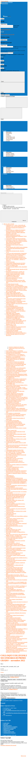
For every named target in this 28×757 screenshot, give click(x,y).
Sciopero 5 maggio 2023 (11, 430)
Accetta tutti (21, 679)
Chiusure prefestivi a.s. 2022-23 (13, 543)
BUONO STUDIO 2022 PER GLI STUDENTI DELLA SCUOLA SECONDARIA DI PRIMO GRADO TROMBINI (16, 625)
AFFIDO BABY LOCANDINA (13, 441)
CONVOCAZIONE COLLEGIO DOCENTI (16, 326)
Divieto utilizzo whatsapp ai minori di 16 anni (16, 288)
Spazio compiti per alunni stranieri (13, 617)
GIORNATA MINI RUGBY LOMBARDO (15, 408)
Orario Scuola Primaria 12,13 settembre (14, 350)
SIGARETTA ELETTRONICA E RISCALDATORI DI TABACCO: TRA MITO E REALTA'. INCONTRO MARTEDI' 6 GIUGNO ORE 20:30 (16, 405)
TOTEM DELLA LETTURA (12, 402)
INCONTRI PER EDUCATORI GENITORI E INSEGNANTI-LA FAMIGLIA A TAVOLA (16, 471)
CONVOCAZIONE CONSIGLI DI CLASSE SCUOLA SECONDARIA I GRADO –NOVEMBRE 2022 (16, 538)
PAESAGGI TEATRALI (11, 279)
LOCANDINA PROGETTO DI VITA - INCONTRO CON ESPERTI (15, 521)
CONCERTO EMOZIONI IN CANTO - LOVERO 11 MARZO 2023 (15, 468)
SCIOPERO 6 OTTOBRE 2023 (13, 318)
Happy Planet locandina (11, 426)
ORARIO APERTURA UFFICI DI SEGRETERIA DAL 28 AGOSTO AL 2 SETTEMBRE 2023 (15, 382)
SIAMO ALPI (9, 528)
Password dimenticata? (5, 29)
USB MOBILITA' (10, 475)
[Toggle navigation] (11, 113)
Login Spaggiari (11, 51)
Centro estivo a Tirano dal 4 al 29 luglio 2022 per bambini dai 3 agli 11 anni (16, 646)
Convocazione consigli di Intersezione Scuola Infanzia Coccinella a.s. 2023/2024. (15, 299)
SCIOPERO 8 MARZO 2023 (12, 469)
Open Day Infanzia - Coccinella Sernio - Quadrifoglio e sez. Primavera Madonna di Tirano (16, 286)
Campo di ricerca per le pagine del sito (9, 191)
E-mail (14, 46)
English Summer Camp (11, 457)
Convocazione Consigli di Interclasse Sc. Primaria (16, 287)
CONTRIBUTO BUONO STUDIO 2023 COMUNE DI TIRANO (15, 392)
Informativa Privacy (7, 725)
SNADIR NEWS (10, 514)
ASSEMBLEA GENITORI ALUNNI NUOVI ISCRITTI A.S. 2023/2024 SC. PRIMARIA (16, 379)
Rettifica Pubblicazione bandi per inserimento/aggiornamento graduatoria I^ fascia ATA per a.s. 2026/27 (16, 236)
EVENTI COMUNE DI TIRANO (13, 328)
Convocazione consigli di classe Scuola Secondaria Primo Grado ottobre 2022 (14, 568)
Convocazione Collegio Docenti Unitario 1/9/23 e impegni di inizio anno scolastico (16, 385)
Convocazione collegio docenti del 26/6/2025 (15, 238)
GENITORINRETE (10, 476)
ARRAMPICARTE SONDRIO (13, 313)
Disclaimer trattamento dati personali (8, 745)
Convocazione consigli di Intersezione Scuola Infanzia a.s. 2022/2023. (15, 551)
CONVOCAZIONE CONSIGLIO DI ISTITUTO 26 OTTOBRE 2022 (14, 553)
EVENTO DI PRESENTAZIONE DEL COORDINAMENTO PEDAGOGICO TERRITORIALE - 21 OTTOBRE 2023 (15, 308)
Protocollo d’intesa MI (11, 627)
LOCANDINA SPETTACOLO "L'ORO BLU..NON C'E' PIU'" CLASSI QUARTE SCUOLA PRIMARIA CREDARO (15, 452)
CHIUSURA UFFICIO (11, 513)
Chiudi (2, 60)
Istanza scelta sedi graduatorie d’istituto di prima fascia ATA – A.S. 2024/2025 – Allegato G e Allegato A (16, 259)
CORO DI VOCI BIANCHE (12, 276)
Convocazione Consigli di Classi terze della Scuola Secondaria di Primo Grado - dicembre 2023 (16, 281)
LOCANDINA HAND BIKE (12, 420)
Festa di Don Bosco (10, 502)
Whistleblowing (6, 730)
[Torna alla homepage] (14, 96)
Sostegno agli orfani (10, 261)
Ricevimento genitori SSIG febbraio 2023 (15, 500)
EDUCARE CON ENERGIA (12, 530)
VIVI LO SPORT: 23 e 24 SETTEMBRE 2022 (16, 582)
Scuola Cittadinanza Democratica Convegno (15, 540)
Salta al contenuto (4, 1)
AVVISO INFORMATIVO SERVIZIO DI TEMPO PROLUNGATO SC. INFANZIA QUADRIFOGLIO (15, 359)
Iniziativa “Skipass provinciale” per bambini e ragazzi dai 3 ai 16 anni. (16, 311)
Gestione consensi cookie (8, 731)
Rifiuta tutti (12, 679)
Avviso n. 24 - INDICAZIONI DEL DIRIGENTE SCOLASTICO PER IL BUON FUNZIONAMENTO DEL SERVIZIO (16, 321)
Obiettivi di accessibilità (8, 729)
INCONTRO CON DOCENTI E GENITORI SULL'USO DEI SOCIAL (16, 455)
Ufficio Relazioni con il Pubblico (10, 726)
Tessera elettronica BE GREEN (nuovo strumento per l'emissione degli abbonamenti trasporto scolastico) (16, 248)
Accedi (2, 18)
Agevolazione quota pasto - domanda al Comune (16, 374)
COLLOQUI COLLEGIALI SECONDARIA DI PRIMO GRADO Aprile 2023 (16, 445)
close (2, 119)
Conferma (7, 94)
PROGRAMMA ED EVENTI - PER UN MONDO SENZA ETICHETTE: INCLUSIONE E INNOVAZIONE (16, 576)
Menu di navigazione (19, 221)
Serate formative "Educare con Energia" (14, 544)
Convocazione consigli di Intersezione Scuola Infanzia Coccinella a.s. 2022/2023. (15, 548)
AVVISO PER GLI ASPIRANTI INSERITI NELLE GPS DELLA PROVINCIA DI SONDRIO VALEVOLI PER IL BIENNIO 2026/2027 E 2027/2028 (15, 231)
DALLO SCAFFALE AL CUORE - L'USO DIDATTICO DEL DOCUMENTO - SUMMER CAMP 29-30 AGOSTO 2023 (16, 389)
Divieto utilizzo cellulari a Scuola (13, 292)
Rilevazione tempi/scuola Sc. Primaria (14, 277)
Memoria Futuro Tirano (11, 501)
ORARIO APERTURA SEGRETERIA (14, 393)
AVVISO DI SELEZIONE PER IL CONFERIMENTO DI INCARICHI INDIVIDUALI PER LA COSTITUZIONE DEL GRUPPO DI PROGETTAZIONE (15, 423)
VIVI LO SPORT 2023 (11, 325)
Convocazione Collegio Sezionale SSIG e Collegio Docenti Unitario (15, 519)
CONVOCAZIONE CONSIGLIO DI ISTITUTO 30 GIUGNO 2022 (14, 637)
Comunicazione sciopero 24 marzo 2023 (14, 450)
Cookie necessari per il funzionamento (9, 693)
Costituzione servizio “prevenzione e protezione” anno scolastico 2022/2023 (16, 524)
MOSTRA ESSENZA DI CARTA (13, 529)
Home (4, 205)
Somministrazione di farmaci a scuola (14, 331)
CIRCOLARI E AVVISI (8, 206)
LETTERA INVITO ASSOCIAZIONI (14, 488)
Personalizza (3, 679)
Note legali (5, 724)
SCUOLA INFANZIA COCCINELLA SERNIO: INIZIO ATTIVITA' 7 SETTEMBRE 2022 (16, 610)
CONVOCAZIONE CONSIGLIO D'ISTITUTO (16, 409)
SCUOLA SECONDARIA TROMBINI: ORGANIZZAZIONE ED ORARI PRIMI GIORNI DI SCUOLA (15, 594)
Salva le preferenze (11, 698)
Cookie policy (6, 723)
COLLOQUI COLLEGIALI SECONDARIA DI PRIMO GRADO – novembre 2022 (16, 535)
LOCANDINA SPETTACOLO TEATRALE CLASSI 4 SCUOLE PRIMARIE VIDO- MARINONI (16, 415)
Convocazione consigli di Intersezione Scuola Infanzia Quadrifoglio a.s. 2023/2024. (15, 302)
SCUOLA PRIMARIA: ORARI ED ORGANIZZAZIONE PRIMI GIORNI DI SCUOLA (15, 591)
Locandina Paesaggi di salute (12, 284)
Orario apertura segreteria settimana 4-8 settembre (16, 352)
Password (15, 27)
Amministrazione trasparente (9, 732)
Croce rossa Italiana (10, 541)
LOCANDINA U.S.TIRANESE (13, 413)
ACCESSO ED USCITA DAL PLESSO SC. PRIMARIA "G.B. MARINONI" (16, 356)
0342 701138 (8, 709)
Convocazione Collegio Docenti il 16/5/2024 (15, 263)
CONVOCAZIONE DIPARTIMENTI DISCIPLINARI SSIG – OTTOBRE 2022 (15, 570)
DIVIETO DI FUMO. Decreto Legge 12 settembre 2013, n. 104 (15, 324)
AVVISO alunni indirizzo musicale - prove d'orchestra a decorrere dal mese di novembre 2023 (15, 296)
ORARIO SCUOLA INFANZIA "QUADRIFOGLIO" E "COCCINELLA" (15, 354)
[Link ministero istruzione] (7, 2)
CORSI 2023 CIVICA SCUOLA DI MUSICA (16, 333)
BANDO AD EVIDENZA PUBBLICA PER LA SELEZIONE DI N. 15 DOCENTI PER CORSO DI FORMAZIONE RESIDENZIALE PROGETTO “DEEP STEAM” (16, 650)
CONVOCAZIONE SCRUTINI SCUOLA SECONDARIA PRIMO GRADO (15, 400)
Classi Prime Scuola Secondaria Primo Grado (15, 604)
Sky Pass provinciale (10, 578)
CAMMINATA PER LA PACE (13, 275)
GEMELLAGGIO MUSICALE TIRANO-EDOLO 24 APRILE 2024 (15, 265)
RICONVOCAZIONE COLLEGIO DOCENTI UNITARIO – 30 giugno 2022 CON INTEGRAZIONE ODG (16, 640)
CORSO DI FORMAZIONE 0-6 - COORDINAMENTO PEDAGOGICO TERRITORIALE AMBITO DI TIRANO (15, 316)
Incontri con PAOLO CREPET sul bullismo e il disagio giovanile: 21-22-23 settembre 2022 (16, 586)
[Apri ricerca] (16, 102)
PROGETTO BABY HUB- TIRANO (14, 461)
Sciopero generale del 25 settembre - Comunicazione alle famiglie (14, 330)
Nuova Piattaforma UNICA (12, 306)
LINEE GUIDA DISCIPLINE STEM (14, 293)
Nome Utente (16, 25)
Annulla (2, 94)
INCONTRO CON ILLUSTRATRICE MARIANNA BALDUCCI (14, 459)
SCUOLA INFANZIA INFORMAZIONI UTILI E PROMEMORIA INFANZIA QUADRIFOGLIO (16, 376)
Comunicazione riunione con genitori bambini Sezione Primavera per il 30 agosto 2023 (16, 368)
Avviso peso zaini (10, 588)
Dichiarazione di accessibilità (9, 728)
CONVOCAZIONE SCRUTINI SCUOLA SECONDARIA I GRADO (15, 504)
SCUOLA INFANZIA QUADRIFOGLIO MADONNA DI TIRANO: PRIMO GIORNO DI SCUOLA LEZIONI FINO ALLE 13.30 (16, 607)
